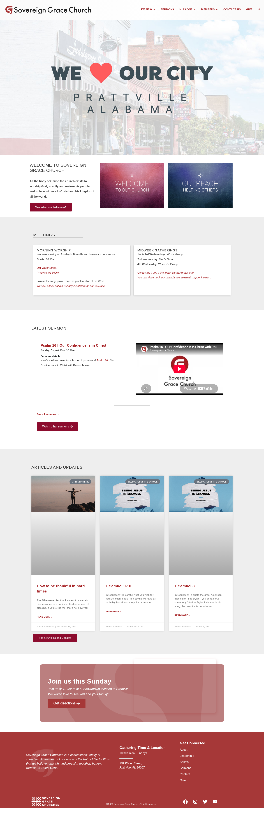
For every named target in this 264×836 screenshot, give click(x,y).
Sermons (185, 768)
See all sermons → (48, 414)
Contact (185, 774)
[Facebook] (185, 801)
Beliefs (184, 761)
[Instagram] (195, 801)
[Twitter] (205, 801)
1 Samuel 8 (185, 586)
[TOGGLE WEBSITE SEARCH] (259, 9)
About (183, 749)
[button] (5, 88)
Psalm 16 (102, 360)
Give (183, 780)
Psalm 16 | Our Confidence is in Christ (73, 345)
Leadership (187, 755)
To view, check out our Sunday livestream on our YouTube (71, 285)
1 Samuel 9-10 (118, 586)
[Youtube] (214, 801)
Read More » (44, 617)
